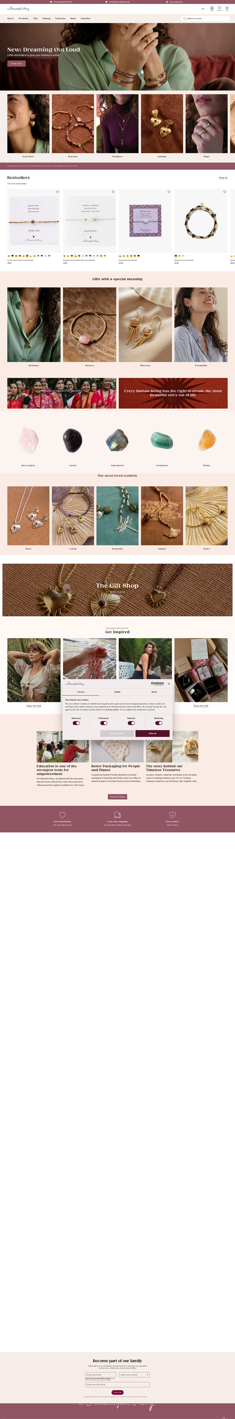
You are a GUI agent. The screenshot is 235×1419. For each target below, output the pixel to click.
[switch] (103, 723)
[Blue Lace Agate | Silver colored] (45, 256)
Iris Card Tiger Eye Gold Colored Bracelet (20, 260)
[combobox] (205, 18)
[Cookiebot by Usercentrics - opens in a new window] (153, 684)
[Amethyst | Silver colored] (183, 256)
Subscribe (117, 1392)
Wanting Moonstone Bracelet (128, 260)
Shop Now (117, 596)
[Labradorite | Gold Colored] (134, 256)
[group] (117, 126)
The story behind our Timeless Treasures (164, 768)
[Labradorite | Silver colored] (38, 256)
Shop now (16, 63)
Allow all (152, 733)
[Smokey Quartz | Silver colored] (97, 256)
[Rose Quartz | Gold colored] (34, 256)
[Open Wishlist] (219, 8)
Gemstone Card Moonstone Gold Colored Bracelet (79, 260)
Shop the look (34, 706)
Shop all (223, 177)
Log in (213, 8)
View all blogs (117, 797)
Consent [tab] (80, 692)
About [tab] (154, 692)
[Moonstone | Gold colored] (30, 256)
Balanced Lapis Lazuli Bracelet (183, 260)
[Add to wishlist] (57, 191)
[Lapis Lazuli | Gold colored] (175, 256)
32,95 (176, 263)
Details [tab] (118, 692)
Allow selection (117, 733)
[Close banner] (169, 684)
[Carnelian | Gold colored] (16, 256)
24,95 (121, 263)
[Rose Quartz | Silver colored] (93, 256)
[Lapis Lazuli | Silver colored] (41, 256)
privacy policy (112, 710)
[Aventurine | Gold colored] (8, 256)
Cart (227, 8)
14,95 (65, 263)
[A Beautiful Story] (19, 8)
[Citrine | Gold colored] (23, 256)
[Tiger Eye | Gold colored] (27, 256)
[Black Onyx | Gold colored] (12, 256)
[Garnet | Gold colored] (19, 256)
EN (203, 9)
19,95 (9, 263)
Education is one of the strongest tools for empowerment (57, 770)
